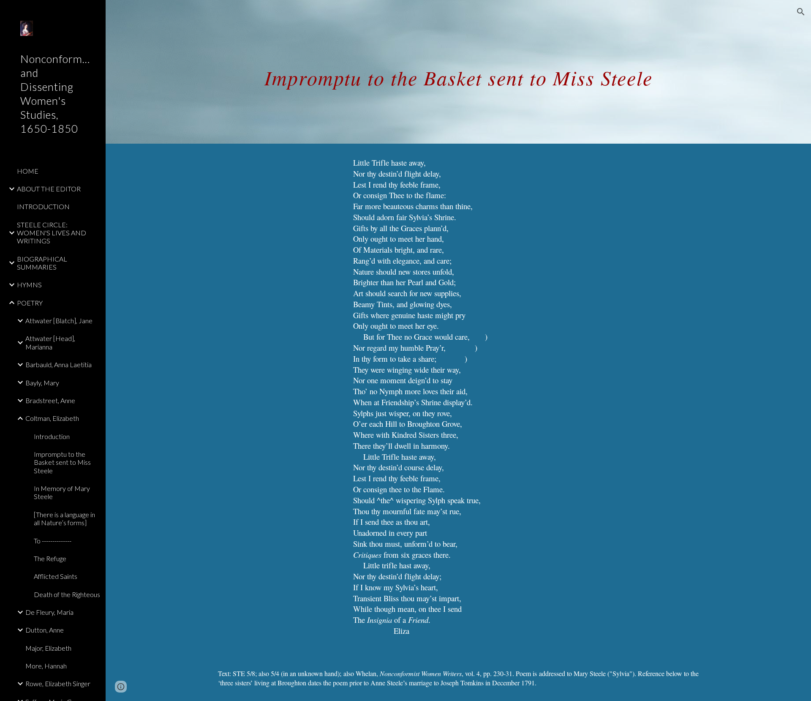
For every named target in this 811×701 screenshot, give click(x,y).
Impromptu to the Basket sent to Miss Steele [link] (62, 462)
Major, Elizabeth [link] (48, 648)
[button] (801, 12)
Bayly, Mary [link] (42, 383)
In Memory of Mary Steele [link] (62, 492)
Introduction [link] (52, 436)
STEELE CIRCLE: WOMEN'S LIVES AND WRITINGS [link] (51, 233)
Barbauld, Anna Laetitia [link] (58, 364)
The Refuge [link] (50, 558)
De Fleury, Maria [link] (49, 612)
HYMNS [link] (29, 285)
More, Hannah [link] (46, 666)
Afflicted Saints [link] (55, 576)
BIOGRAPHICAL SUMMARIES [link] (42, 263)
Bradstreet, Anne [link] (50, 400)
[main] (458, 71)
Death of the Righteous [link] (67, 594)
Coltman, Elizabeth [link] (52, 418)
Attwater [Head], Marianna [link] (50, 342)
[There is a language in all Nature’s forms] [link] (64, 518)
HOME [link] (27, 171)
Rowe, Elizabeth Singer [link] (57, 683)
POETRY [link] (30, 303)
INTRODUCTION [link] (43, 206)
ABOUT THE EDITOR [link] (49, 189)
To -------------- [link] (52, 541)
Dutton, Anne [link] (44, 630)
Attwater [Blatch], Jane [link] (59, 320)
